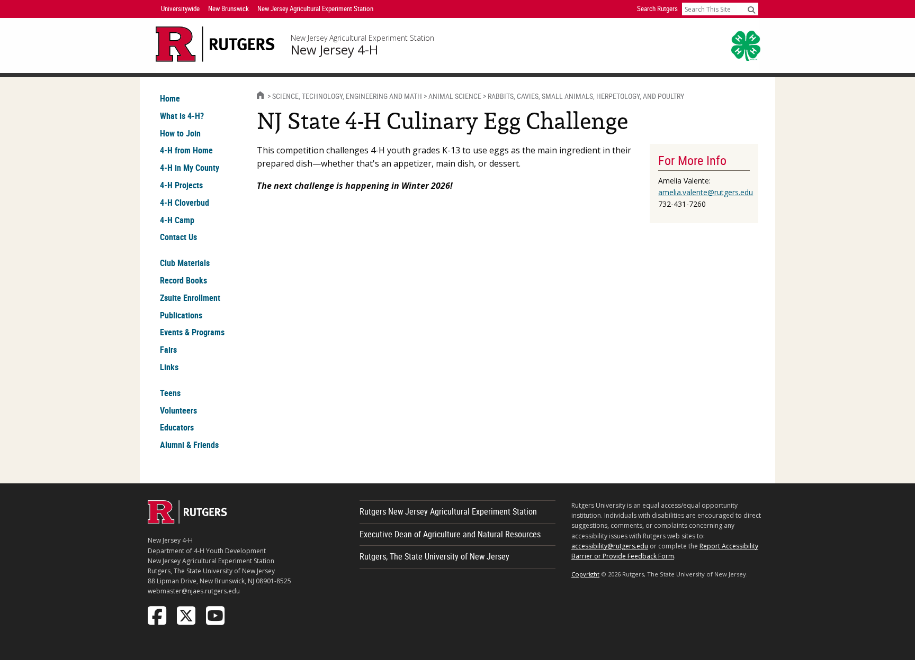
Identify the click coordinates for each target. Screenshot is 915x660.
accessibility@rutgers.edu (609, 546)
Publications (181, 315)
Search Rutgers (657, 8)
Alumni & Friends (189, 445)
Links (169, 367)
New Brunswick (228, 8)
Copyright (585, 574)
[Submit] (751, 9)
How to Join (180, 133)
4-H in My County (189, 167)
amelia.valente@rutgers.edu (705, 192)
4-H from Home (186, 150)
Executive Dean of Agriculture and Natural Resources (450, 534)
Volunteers (178, 410)
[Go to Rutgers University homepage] (215, 44)
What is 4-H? (182, 116)
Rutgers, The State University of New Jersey (434, 556)
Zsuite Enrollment (190, 298)
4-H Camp (177, 220)
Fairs (168, 349)
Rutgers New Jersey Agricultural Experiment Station (448, 511)
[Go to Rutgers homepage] (187, 520)
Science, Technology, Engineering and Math (347, 96)
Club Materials (185, 263)
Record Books (183, 280)
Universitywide (180, 8)
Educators (177, 427)
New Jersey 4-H (334, 49)
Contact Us (178, 237)
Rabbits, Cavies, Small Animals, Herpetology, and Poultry (586, 96)
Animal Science (454, 96)
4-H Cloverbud (184, 202)
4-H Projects (181, 185)
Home (170, 98)
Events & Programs (192, 332)
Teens (170, 393)
